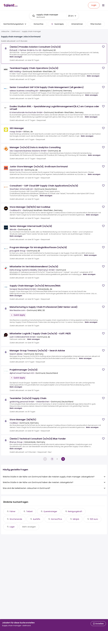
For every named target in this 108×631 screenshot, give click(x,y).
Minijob (76, 519)
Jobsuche (5, 31)
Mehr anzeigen (16, 57)
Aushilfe (36, 519)
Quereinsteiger (50, 511)
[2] (63, 459)
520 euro (94, 519)
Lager (12, 526)
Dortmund (15, 31)
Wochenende (16, 519)
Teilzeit (29, 511)
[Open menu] (103, 5)
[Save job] (103, 47)
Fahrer (12, 511)
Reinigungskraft (75, 511)
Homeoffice (56, 519)
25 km (71, 16)
